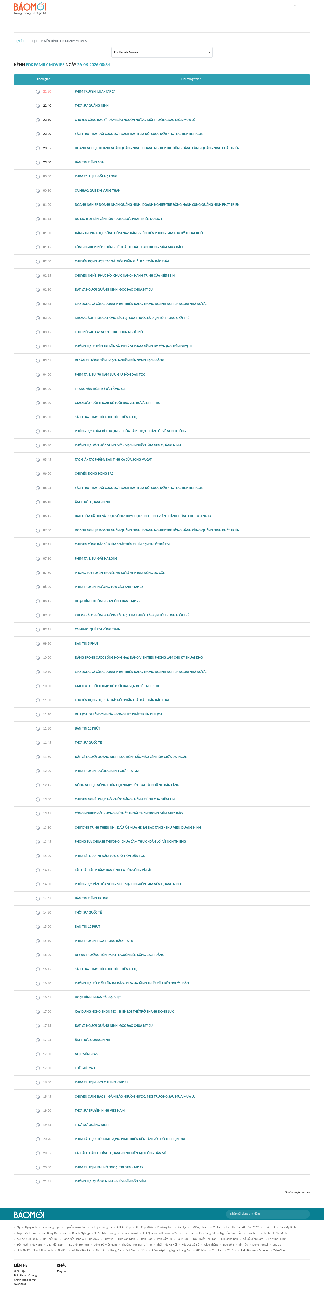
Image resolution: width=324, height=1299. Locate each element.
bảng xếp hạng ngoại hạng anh (171, 1250)
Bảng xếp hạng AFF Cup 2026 (81, 1239)
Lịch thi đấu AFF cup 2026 (242, 1227)
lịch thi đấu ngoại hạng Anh (35, 1250)
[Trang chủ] (30, 8)
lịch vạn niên (126, 1239)
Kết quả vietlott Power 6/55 (160, 1233)
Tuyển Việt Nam (27, 1233)
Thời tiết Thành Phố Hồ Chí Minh (266, 1233)
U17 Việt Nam (55, 1244)
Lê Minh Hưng (277, 1239)
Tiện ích (19, 41)
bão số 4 (228, 1244)
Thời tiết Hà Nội (167, 1244)
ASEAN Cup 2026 (27, 1239)
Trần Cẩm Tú (164, 1239)
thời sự (101, 1250)
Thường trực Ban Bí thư (137, 1244)
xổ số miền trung (105, 1233)
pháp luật (146, 1239)
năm (144, 1250)
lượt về (108, 1239)
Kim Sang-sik (207, 1233)
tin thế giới (50, 1239)
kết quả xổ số (190, 1244)
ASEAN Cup (124, 1227)
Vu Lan (217, 1227)
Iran (65, 1233)
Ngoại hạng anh (27, 1227)
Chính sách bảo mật (25, 1280)
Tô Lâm (231, 1250)
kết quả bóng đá (101, 1227)
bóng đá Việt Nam (105, 1244)
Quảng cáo (20, 1284)
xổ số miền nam (253, 1239)
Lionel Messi (260, 1244)
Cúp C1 (277, 1244)
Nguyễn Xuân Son (75, 1227)
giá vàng (201, 1250)
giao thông (211, 1244)
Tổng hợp (62, 1271)
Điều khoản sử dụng (25, 1275)
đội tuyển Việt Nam (29, 1244)
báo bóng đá (50, 1233)
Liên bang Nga (51, 1227)
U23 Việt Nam (199, 1227)
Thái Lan (217, 1250)
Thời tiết (269, 1227)
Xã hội (182, 1227)
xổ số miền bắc (81, 1250)
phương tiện (165, 1227)
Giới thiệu (20, 1271)
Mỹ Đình (131, 1250)
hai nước (182, 1239)
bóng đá (115, 1250)
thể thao (188, 1233)
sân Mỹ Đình (288, 1227)
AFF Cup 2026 (144, 1227)
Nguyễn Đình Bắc (230, 1233)
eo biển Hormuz (79, 1244)
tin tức (243, 1244)
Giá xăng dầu (229, 1239)
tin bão (62, 1250)
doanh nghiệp (81, 1233)
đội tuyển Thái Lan (204, 1239)
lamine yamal (129, 1233)
